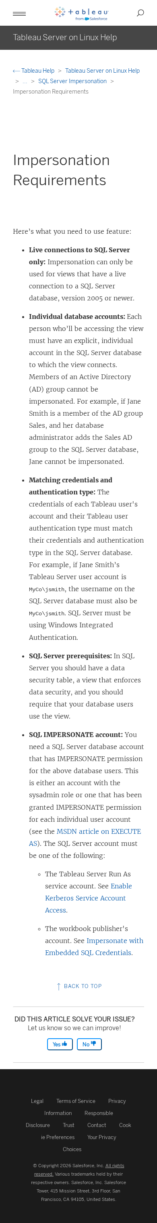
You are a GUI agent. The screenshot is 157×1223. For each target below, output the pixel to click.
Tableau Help (38, 70)
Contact (96, 1125)
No (87, 1044)
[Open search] (140, 12)
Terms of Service (75, 1101)
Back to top (82, 986)
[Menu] (19, 12)
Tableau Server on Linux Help (102, 70)
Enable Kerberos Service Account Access (88, 898)
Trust (68, 1125)
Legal (37, 1101)
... (26, 81)
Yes (57, 1044)
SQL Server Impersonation (73, 81)
